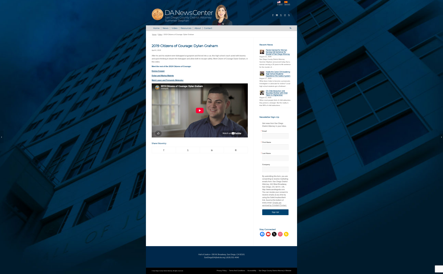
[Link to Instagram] (285, 15)
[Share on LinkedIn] (212, 150)
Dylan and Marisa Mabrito (163, 76)
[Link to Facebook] (273, 15)
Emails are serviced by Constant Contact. (274, 204)
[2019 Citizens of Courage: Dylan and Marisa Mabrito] (441, 137)
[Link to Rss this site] (289, 15)
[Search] (289, 28)
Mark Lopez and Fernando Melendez (167, 80)
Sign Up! (275, 212)
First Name (266, 142)
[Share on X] (188, 150)
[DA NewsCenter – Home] (192, 15)
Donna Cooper (158, 71)
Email (264, 131)
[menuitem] (156, 28)
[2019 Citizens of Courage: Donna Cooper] (2, 137)
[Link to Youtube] (277, 15)
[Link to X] (281, 15)
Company (266, 164)
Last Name (266, 153)
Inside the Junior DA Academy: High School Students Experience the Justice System (278, 74)
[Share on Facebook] (164, 150)
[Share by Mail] (236, 150)
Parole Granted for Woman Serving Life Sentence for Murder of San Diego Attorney (278, 52)
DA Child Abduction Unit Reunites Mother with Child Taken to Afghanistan (276, 93)
